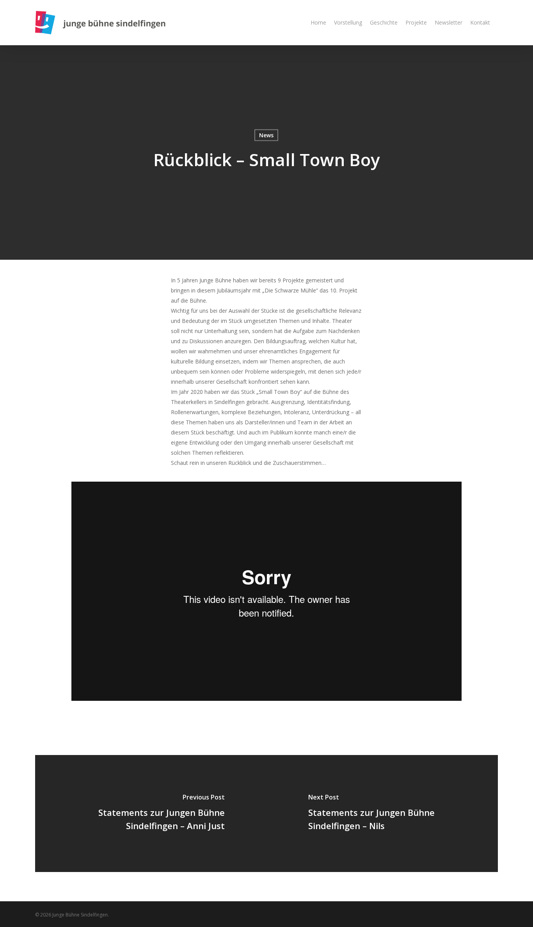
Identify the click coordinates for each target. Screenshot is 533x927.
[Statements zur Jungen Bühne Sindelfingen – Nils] (382, 813)
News (266, 135)
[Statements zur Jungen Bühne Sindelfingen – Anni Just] (150, 813)
